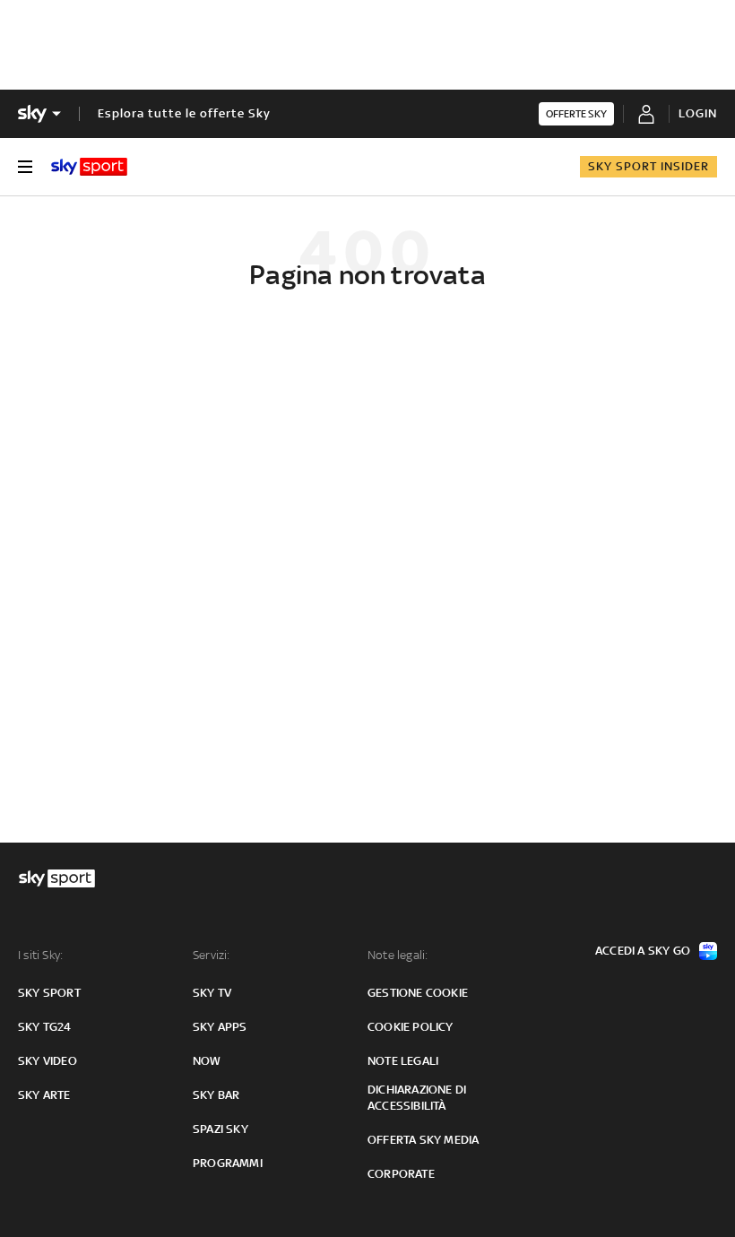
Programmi (228, 1163)
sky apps (220, 1027)
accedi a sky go (642, 950)
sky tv (212, 992)
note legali (403, 1061)
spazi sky (220, 1129)
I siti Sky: (40, 955)
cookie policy (411, 1027)
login (698, 113)
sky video (47, 1061)
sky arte (44, 1095)
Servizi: (211, 955)
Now (207, 1061)
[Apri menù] (25, 167)
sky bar (216, 1095)
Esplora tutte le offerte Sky (184, 113)
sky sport (49, 992)
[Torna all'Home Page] (89, 167)
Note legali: (398, 955)
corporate (401, 1174)
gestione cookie (418, 992)
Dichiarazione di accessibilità (417, 1097)
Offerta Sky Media (423, 1139)
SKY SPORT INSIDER (648, 166)
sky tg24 (45, 1027)
